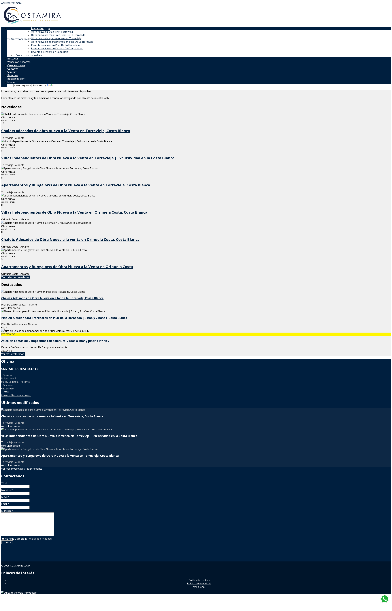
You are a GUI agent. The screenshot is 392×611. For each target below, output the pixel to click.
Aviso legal (199, 587)
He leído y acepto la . (28, 538)
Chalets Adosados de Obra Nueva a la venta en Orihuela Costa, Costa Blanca (70, 239)
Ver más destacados (13, 354)
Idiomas (12, 82)
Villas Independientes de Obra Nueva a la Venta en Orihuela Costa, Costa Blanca (74, 212)
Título (4, 483)
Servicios (12, 72)
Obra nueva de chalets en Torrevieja (52, 31)
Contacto (12, 68)
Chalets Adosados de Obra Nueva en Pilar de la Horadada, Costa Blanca (52, 298)
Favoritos (12, 75)
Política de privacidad (40, 538)
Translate (58, 85)
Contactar (7, 542)
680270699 (7, 388)
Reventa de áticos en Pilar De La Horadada (55, 45)
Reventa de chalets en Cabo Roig (49, 52)
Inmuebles (37, 28)
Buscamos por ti (16, 78)
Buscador (12, 58)
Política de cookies (199, 580)
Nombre (7, 490)
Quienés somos (16, 65)
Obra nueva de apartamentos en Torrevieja (56, 38)
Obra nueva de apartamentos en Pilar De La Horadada (62, 41)
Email (5, 503)
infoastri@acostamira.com (16, 39)
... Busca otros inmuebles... (28, 55)
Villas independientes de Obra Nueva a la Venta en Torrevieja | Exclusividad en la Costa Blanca (87, 157)
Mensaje (7, 510)
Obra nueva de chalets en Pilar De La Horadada (58, 35)
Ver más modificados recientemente (22, 468)
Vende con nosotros (18, 62)
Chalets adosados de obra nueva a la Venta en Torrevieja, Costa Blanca (65, 130)
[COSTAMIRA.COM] (31, 24)
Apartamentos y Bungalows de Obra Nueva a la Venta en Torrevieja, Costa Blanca (75, 184)
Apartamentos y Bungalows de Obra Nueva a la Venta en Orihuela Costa (67, 266)
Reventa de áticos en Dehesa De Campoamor (57, 48)
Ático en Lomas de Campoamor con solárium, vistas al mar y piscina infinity (55, 341)
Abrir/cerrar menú (11, 3)
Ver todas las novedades (15, 277)
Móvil (5, 497)
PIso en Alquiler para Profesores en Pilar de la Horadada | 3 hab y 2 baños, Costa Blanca (64, 318)
